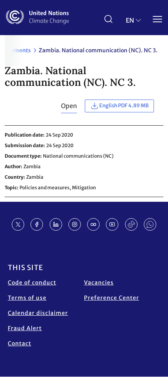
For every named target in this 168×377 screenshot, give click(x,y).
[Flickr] (93, 224)
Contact (19, 343)
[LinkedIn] (56, 224)
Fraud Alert (25, 328)
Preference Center (111, 297)
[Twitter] (18, 224)
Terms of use (27, 297)
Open (69, 106)
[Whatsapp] (150, 224)
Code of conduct (32, 282)
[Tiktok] (131, 224)
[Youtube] (112, 224)
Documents (15, 50)
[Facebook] (36, 224)
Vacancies (99, 282)
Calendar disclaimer (38, 313)
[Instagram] (74, 224)
